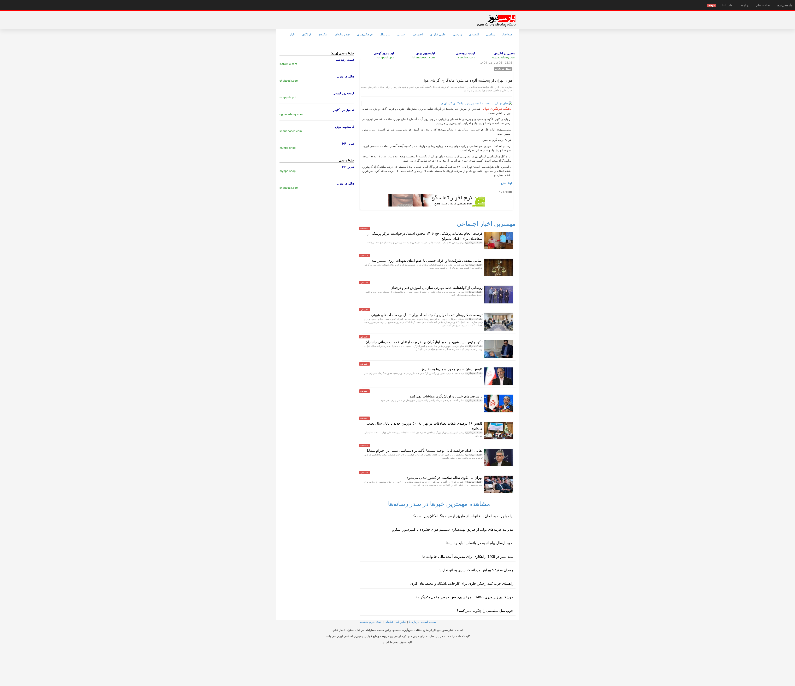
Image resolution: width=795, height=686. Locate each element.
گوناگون (306, 34)
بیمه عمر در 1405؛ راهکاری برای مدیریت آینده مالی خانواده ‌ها (467, 557)
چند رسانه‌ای (342, 34)
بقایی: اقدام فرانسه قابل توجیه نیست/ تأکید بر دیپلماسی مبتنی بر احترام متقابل (424, 451)
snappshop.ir (385, 57)
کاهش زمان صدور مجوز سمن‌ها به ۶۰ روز (452, 369)
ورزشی (457, 34)
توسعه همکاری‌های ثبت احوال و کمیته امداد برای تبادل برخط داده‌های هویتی (427, 315)
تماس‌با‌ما (727, 5)
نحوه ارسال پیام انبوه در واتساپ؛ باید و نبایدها (479, 543)
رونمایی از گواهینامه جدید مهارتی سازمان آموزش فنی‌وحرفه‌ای (436, 288)
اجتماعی (418, 34)
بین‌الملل (385, 34)
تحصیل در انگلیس (505, 53)
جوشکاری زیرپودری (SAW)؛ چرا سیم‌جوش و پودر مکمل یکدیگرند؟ (464, 597)
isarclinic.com (466, 57)
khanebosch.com (423, 57)
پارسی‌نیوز (784, 5)
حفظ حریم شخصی (370, 621)
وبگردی (323, 34)
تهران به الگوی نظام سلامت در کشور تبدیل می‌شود (445, 478)
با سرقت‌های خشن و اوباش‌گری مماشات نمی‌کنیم (446, 396)
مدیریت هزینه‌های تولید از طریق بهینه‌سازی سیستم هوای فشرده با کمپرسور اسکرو (452, 529)
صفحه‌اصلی (762, 5)
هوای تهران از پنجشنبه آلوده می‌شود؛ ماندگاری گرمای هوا (468, 80)
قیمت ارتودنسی (465, 53)
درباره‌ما (744, 5)
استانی (401, 34)
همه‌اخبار (507, 34)
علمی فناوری (438, 34)
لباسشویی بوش (425, 53)
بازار (292, 34)
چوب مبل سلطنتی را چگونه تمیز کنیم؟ (485, 611)
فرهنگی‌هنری (365, 34)
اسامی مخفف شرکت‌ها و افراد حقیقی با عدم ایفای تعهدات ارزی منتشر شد (427, 261)
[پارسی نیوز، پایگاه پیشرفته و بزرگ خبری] (496, 20)
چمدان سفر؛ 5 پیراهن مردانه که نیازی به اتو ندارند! (476, 570)
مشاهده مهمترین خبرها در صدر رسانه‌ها (439, 503)
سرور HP (348, 143)
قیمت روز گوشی (384, 53)
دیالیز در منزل (345, 76)
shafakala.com (289, 80)
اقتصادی (474, 34)
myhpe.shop (287, 147)
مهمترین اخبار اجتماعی (486, 223)
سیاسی (490, 34)
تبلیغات (388, 621)
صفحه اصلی (428, 621)
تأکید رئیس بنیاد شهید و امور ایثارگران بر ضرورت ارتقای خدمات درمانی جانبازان (424, 342)
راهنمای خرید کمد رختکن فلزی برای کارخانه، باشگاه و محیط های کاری (461, 584)
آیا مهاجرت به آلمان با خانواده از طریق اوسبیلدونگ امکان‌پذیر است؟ (463, 516)
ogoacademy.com (504, 57)
